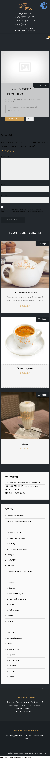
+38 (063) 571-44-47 (26, 31)
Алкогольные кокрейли (29, 100)
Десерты (11, 554)
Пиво (11, 604)
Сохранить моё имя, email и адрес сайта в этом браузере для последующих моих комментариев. (22, 210)
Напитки (9, 101)
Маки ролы (14, 660)
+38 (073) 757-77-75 (26, 24)
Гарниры (11, 527)
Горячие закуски (17, 538)
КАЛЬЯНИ (11, 560)
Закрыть (27, 757)
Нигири (12, 665)
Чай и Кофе (14, 610)
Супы (9, 643)
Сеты (11, 677)
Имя (3, 184)
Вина (11, 582)
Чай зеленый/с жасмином (25, 292)
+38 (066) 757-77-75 (26, 17)
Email (4, 195)
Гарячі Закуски (14, 532)
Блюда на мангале (15, 516)
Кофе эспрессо (25, 368)
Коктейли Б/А (16, 593)
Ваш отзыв (6, 156)
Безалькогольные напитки (22, 577)
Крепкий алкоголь (18, 599)
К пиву (12, 543)
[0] (47, 38)
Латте (25, 444)
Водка (12, 588)
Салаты (10, 632)
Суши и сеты (13, 649)
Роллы (12, 671)
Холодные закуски (18, 549)
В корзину (14, 119)
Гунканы (13, 654)
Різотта (10, 627)
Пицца (10, 621)
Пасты (10, 615)
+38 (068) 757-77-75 (26, 20)
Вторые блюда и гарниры (19, 521)
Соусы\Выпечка (14, 638)
